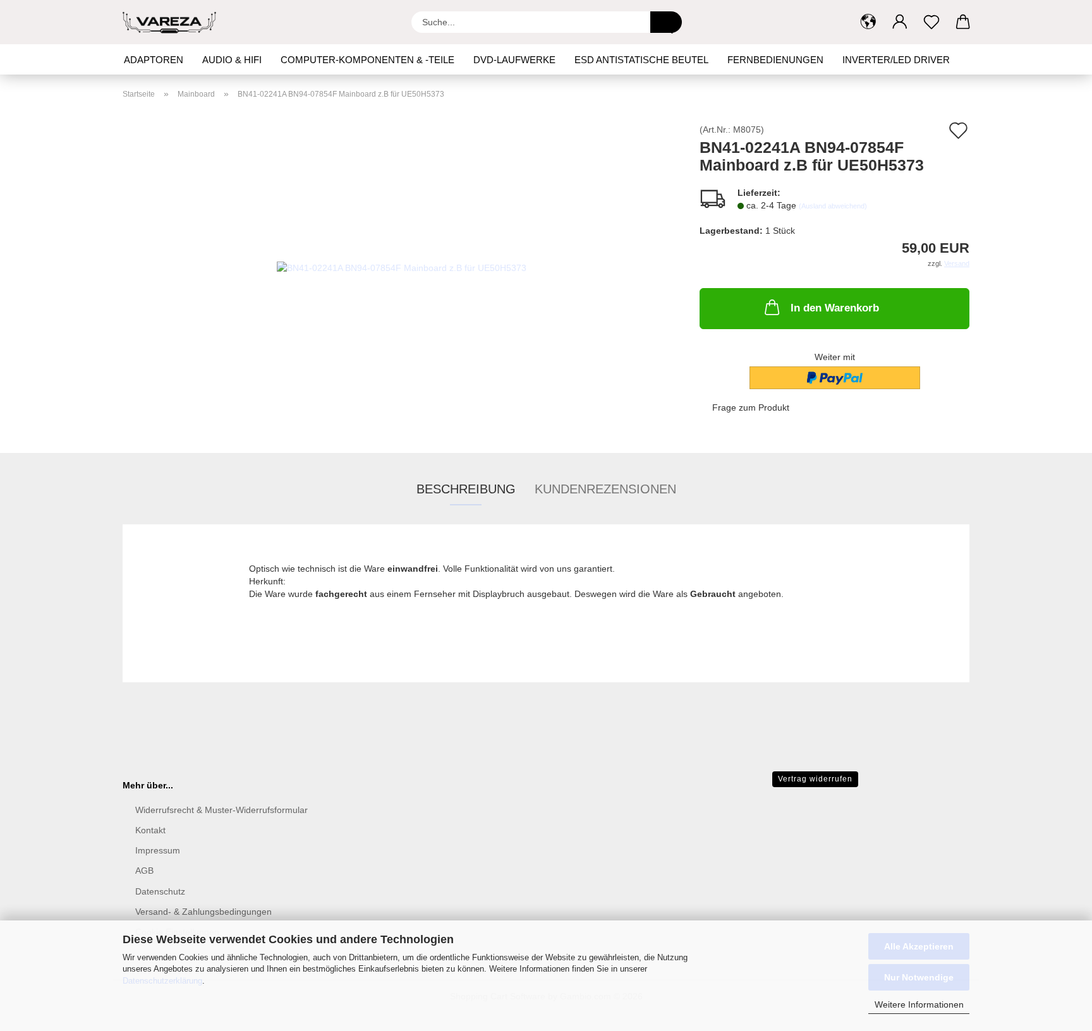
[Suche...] (666, 22)
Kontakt (150, 830)
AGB (144, 870)
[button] (868, 22)
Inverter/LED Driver (896, 59)
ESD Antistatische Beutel (641, 59)
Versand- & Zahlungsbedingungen (203, 912)
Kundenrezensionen (605, 489)
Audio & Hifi (232, 59)
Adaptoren (153, 59)
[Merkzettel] (931, 22)
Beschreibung (466, 489)
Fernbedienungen (775, 59)
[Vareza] (174, 22)
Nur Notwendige (919, 977)
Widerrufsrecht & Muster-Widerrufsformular (221, 810)
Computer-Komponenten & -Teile (367, 59)
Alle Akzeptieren (919, 946)
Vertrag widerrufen (815, 779)
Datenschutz (160, 891)
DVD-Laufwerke (514, 59)
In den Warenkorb (835, 308)
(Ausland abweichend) (833, 206)
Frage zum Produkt (750, 407)
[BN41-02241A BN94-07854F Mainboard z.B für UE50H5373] (401, 267)
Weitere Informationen (919, 1004)
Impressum (157, 850)
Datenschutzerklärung (162, 981)
